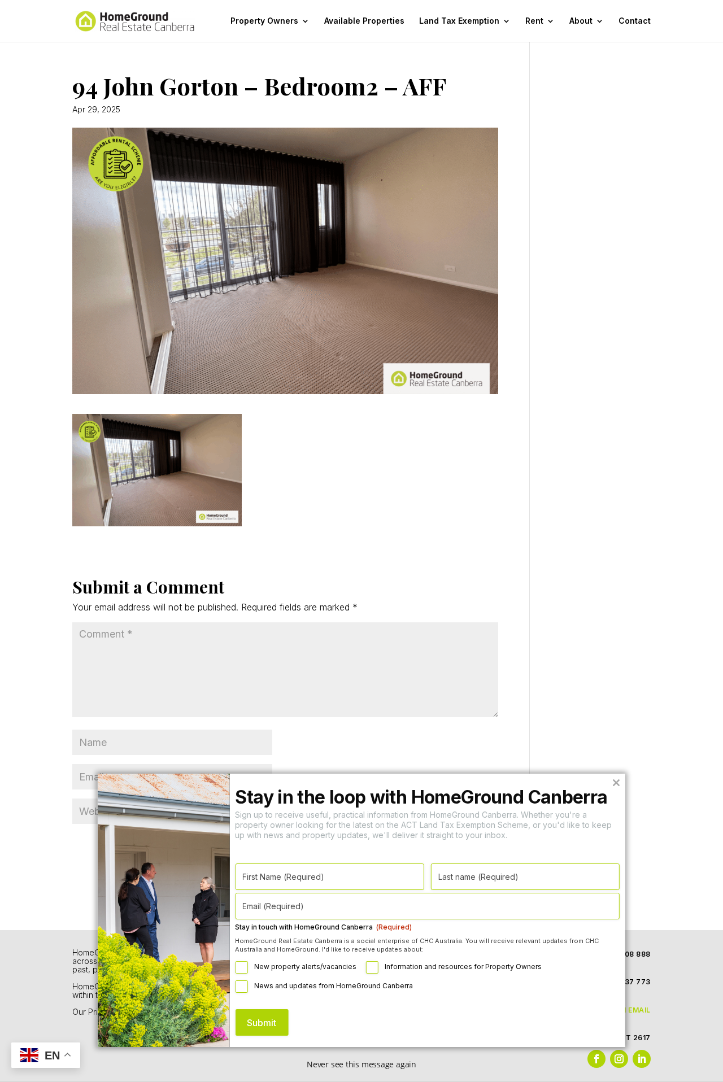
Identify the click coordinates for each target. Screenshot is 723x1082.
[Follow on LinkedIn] (642, 1059)
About (581, 21)
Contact (635, 21)
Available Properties (364, 21)
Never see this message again (361, 1064)
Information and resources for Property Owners (463, 966)
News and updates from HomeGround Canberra (333, 985)
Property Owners (264, 21)
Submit (261, 1022)
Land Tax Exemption (459, 21)
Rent (534, 21)
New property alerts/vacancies (305, 966)
